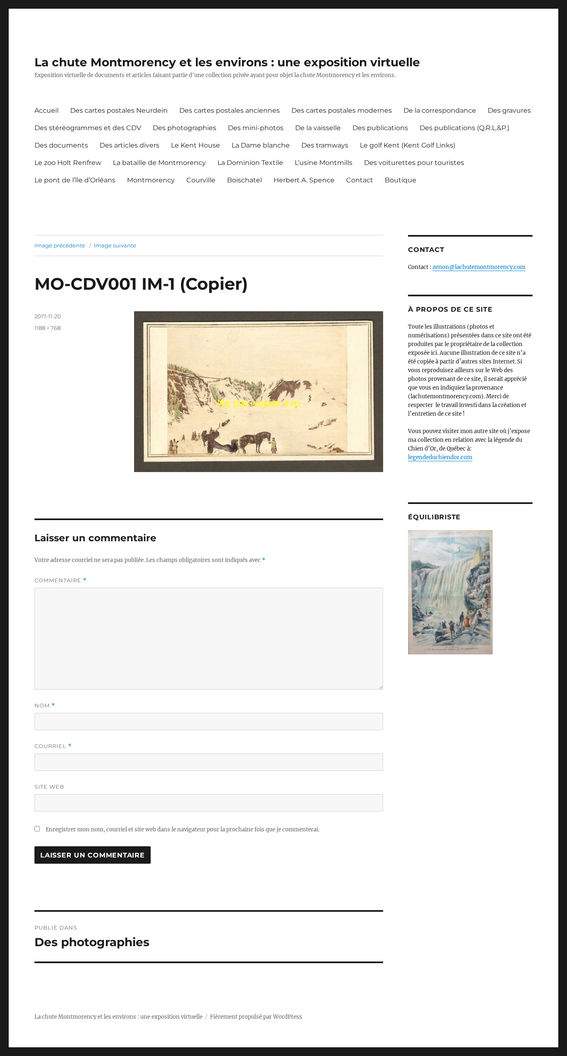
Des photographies (184, 128)
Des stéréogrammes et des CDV (87, 128)
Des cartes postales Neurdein (119, 110)
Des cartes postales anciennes (229, 110)
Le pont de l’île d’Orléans (74, 180)
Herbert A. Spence (304, 180)
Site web (49, 786)
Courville (200, 180)
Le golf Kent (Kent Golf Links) (407, 145)
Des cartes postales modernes (341, 110)
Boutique (400, 180)
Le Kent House (195, 145)
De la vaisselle (318, 128)
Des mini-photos (256, 128)
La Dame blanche (261, 145)
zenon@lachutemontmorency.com (479, 267)
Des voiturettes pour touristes (414, 163)
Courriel (53, 746)
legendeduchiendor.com (440, 457)
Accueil (46, 110)
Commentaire (60, 580)
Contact (359, 180)
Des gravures (509, 110)
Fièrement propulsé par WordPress (256, 1016)
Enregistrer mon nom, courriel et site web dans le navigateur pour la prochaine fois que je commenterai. (182, 829)
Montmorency (151, 180)
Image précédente (59, 245)
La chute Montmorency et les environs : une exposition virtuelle (227, 62)
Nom (44, 705)
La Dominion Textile (250, 163)
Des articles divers (129, 145)
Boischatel (244, 180)
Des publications (380, 128)
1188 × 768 (47, 328)
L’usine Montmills (323, 163)
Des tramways (324, 145)
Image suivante (115, 245)
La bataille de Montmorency (159, 163)
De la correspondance (439, 110)
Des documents (61, 145)
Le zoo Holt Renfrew (67, 163)
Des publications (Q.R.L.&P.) (464, 128)
